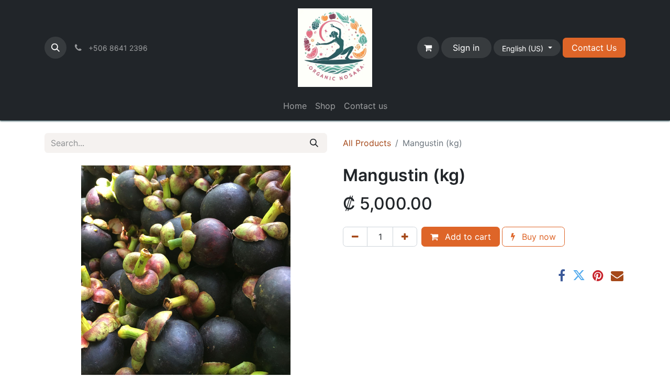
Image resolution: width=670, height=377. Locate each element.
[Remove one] (355, 237)
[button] (55, 48)
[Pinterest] (598, 275)
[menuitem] (295, 105)
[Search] (314, 143)
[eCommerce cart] (428, 48)
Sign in (466, 47)
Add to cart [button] (466, 236)
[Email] (617, 275)
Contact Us (594, 47)
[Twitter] (579, 275)
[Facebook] (561, 275)
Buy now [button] (537, 236)
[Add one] (405, 237)
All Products (367, 143)
